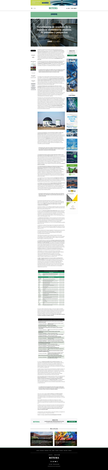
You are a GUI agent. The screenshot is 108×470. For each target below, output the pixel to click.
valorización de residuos (33, 84)
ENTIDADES (61, 450)
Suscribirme (72, 55)
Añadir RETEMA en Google (57, 41)
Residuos (54, 23)
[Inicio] (54, 8)
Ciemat (33, 57)
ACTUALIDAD (42, 450)
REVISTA (37, 450)
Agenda (53, 450)
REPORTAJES (46, 450)
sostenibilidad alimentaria (33, 88)
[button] (48, 41)
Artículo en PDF (33, 77)
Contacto (70, 450)
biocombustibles (33, 89)
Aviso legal (50, 464)
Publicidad (65, 450)
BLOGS (50, 450)
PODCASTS (57, 450)
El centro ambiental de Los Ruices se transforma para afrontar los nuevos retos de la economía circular (41, 442)
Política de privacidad (56, 464)
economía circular (33, 86)
